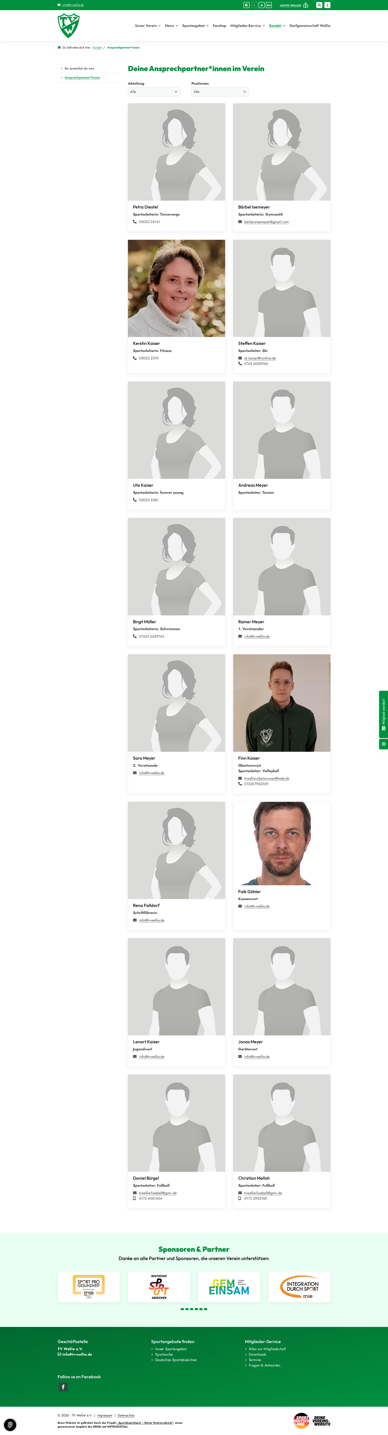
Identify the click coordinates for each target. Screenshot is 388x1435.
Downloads (257, 1354)
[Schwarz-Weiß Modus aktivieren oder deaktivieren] (247, 5)
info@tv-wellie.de (72, 5)
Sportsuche (164, 1354)
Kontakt (275, 25)
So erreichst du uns (79, 68)
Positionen (200, 83)
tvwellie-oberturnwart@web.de (266, 778)
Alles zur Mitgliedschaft (267, 1349)
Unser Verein (146, 25)
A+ (269, 5)
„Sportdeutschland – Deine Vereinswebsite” (145, 1423)
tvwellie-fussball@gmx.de (158, 1193)
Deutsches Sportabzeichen (176, 1359)
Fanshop (219, 25)
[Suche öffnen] (319, 5)
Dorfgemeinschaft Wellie (310, 25)
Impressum (104, 1415)
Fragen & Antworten (264, 1365)
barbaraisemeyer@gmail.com (266, 221)
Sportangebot (193, 25)
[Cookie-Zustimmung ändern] (10, 1425)
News (169, 25)
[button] (182, 1309)
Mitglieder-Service (245, 25)
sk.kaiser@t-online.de (260, 358)
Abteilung (136, 83)
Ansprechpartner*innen (82, 77)
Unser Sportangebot (171, 1349)
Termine (255, 1359)
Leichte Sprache (290, 5)
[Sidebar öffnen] (327, 5)
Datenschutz (126, 1415)
